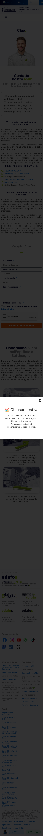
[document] (21, 418)
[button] (40, 400)
